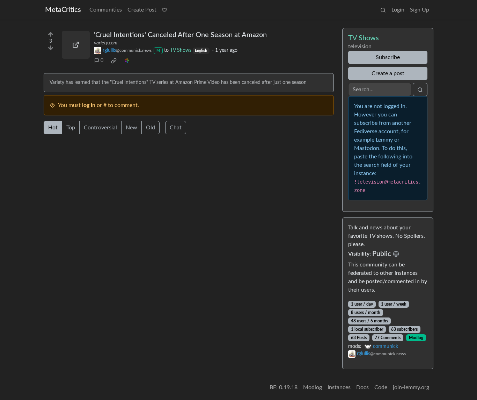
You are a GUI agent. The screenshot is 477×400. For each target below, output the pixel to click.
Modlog (416, 338)
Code (380, 387)
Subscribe (388, 57)
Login (397, 10)
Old (150, 127)
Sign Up (419, 10)
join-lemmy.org (411, 387)
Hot (53, 127)
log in (88, 105)
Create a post (388, 73)
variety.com (105, 43)
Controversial (100, 127)
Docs (362, 387)
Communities (105, 10)
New (131, 127)
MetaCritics (63, 9)
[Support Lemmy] (164, 10)
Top (70, 127)
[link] (114, 60)
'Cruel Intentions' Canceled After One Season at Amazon (180, 34)
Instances (339, 387)
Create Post (141, 10)
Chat (176, 127)
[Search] (383, 10)
